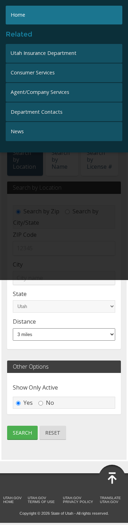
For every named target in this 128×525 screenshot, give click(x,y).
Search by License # (99, 159)
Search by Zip (41, 211)
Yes (28, 403)
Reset (52, 432)
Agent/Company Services (40, 92)
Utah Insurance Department (43, 53)
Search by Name (61, 159)
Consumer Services (33, 72)
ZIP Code (25, 235)
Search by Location (24, 159)
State (20, 294)
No (50, 403)
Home (18, 14)
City (18, 264)
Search (22, 432)
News (17, 131)
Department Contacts (37, 111)
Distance (24, 321)
